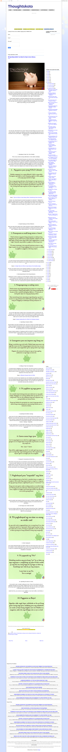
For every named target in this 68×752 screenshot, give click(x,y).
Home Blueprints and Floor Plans (51, 435)
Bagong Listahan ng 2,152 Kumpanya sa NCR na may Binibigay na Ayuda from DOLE (34, 666)
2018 (48, 82)
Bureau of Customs (49, 387)
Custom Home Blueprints (50, 392)
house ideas (48, 525)
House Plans (48, 439)
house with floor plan (49, 526)
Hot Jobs (47, 437)
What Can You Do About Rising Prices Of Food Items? (52, 208)
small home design (49, 542)
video (47, 554)
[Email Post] (12, 631)
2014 (48, 267)
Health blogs (48, 428)
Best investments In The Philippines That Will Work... (52, 173)
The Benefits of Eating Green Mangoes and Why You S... (52, 127)
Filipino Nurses (48, 407)
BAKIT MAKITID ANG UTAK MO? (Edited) (34, 687)
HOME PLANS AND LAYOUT (51, 423)
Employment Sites (49, 402)
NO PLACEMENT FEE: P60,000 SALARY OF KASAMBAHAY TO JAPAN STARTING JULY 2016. (34, 697)
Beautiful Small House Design (51, 382)
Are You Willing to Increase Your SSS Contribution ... (52, 158)
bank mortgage (48, 504)
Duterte (47, 398)
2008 (48, 276)
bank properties (48, 506)
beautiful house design (50, 508)
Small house (48, 492)
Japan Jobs (48, 444)
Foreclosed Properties (50, 414)
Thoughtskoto (20, 6)
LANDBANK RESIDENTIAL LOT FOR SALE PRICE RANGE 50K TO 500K (34, 680)
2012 (48, 270)
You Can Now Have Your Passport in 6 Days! (52, 100)
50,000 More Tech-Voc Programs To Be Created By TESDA (52, 218)
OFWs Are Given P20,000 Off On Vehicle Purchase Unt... (52, 133)
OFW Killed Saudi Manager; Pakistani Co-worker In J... (53, 110)
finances (15, 633)
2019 (48, 80)
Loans (47, 458)
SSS (47, 484)
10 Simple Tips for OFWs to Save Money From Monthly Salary (27, 266)
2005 (48, 281)
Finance (47, 409)
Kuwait (47, 451)
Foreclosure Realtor (49, 419)
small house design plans (50, 548)
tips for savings (14, 634)
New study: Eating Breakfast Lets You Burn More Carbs (52, 211)
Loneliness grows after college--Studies (52, 177)
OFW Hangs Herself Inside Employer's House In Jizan (52, 90)
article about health (49, 503)
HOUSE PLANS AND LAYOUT (51, 425)
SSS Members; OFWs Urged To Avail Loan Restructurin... (52, 192)
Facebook (47, 405)
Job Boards (48, 446)
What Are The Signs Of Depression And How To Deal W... (52, 225)
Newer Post (11, 640)
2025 (48, 71)
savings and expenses (32, 633)
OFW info (47, 471)
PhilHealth (47, 480)
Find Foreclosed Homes (50, 411)
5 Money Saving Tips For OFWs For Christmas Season (27, 319)
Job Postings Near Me (50, 447)
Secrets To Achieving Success (51, 202)
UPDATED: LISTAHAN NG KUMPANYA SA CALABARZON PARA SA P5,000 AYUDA (34, 683)
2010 (48, 273)
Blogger (39, 749)
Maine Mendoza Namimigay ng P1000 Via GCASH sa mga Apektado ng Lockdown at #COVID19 (34, 694)
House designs (48, 440)
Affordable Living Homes (50, 371)
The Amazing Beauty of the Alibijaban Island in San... (52, 137)
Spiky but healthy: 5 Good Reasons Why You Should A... (52, 198)
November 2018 (51, 85)
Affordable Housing (49, 369)
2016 (48, 264)
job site (47, 532)
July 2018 (50, 251)
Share (9, 58)
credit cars (11, 633)
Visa (46, 501)
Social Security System (50, 494)
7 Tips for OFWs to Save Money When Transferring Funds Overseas (27, 197)
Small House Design (49, 486)
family (47, 510)
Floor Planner (48, 412)
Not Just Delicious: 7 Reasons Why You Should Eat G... (51, 183)
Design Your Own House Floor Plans (52, 396)
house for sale (48, 523)
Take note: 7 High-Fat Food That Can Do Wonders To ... (53, 215)
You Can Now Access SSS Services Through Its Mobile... (52, 117)
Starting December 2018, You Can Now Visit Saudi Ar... (52, 97)
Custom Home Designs (50, 394)
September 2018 (51, 88)
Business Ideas (48, 389)
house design (48, 518)
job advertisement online (50, 528)
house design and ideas (50, 519)
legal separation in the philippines (51, 535)
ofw (46, 539)
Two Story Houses (49, 497)
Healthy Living (48, 432)
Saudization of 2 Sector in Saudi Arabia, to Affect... (52, 234)
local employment (49, 537)
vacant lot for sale (49, 552)
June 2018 (50, 252)
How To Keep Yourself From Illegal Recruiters (52, 139)
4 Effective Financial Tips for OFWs (27, 375)
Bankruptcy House (49, 380)
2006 (48, 279)
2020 (48, 79)
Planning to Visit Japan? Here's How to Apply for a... (52, 124)
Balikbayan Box (48, 375)
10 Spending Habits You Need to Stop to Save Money (52, 149)
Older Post (41, 640)
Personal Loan (48, 478)
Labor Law (48, 453)
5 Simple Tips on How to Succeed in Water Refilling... (52, 152)
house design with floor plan (51, 521)
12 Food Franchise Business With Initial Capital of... (52, 145)
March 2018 (50, 257)
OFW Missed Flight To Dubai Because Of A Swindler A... (52, 94)
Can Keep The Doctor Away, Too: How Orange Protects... (52, 170)
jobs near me (48, 533)
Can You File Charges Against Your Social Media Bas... (52, 229)
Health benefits (48, 426)
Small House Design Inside (50, 488)
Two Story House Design (50, 496)
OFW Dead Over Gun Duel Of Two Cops (52, 131)
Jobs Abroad (48, 449)
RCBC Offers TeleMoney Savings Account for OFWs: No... (52, 167)
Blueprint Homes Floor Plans (51, 383)
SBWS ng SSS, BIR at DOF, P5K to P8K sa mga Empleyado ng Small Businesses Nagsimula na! (34, 736)
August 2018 (50, 249)
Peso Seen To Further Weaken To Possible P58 (52, 155)
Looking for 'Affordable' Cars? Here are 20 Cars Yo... (52, 113)
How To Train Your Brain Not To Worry (52, 244)
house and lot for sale (49, 516)
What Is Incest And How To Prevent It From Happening (52, 103)
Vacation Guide (48, 499)
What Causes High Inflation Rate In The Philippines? (52, 196)
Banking (47, 378)
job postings (48, 530)
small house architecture (50, 544)
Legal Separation (49, 454)
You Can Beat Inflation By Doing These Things (52, 160)
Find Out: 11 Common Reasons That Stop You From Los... (52, 204)
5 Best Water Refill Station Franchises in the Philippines (34, 708)
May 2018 (50, 254)
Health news (48, 430)
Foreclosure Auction (49, 416)
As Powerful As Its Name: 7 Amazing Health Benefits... (53, 142)
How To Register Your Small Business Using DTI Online (52, 186)
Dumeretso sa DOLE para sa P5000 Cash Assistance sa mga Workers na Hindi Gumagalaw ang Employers (34, 676)
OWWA (47, 473)
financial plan (19, 633)
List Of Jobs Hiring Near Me (51, 456)
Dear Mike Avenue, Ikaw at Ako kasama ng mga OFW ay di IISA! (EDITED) (34, 673)
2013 (48, 268)
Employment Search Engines (51, 400)
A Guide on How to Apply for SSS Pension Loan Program (52, 237)
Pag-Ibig (47, 476)
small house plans (49, 550)
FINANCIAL (48, 404)
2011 (48, 271)
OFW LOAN (48, 465)
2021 (48, 77)
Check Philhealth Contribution (51, 390)
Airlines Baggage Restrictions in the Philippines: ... (51, 163)
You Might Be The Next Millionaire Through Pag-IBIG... (52, 120)
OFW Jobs (48, 463)
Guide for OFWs (49, 421)
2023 (48, 74)
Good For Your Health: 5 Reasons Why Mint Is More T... (52, 179)
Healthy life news (49, 433)
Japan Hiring (48, 442)
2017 (48, 262)
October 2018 (50, 86)
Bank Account (48, 376)
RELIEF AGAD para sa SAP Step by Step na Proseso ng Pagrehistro (34, 690)
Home (26, 640)
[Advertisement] (34, 21)
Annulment (48, 373)
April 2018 (50, 255)
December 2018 (51, 83)
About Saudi (48, 368)
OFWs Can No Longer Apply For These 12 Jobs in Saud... (52, 222)
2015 (48, 265)
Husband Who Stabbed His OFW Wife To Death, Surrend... (52, 107)
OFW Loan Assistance (50, 467)
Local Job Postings (49, 461)
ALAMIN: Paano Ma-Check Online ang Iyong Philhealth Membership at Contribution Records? (34, 669)
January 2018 (50, 260)
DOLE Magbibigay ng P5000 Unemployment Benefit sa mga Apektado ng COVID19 (34, 729)
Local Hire (47, 460)
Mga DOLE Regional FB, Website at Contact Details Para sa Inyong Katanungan (34, 725)
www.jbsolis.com (20, 629)
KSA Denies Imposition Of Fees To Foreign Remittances (52, 240)
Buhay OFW (48, 385)
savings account (25, 633)
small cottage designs (49, 540)
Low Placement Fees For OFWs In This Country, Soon (52, 246)
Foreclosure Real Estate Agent (51, 418)
